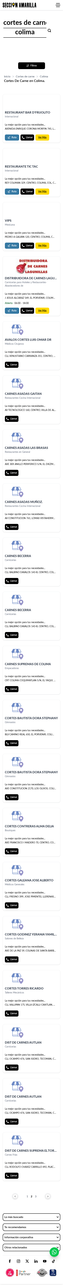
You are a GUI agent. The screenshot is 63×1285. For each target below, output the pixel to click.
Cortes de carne (25, 76)
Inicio (7, 76)
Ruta (14, 137)
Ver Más (42, 137)
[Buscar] (49, 30)
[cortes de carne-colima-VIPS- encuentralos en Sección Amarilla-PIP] (31, 210)
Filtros (33, 66)
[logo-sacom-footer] (31, 1270)
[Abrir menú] (58, 5)
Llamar (29, 137)
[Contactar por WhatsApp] (54, 1252)
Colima (44, 76)
